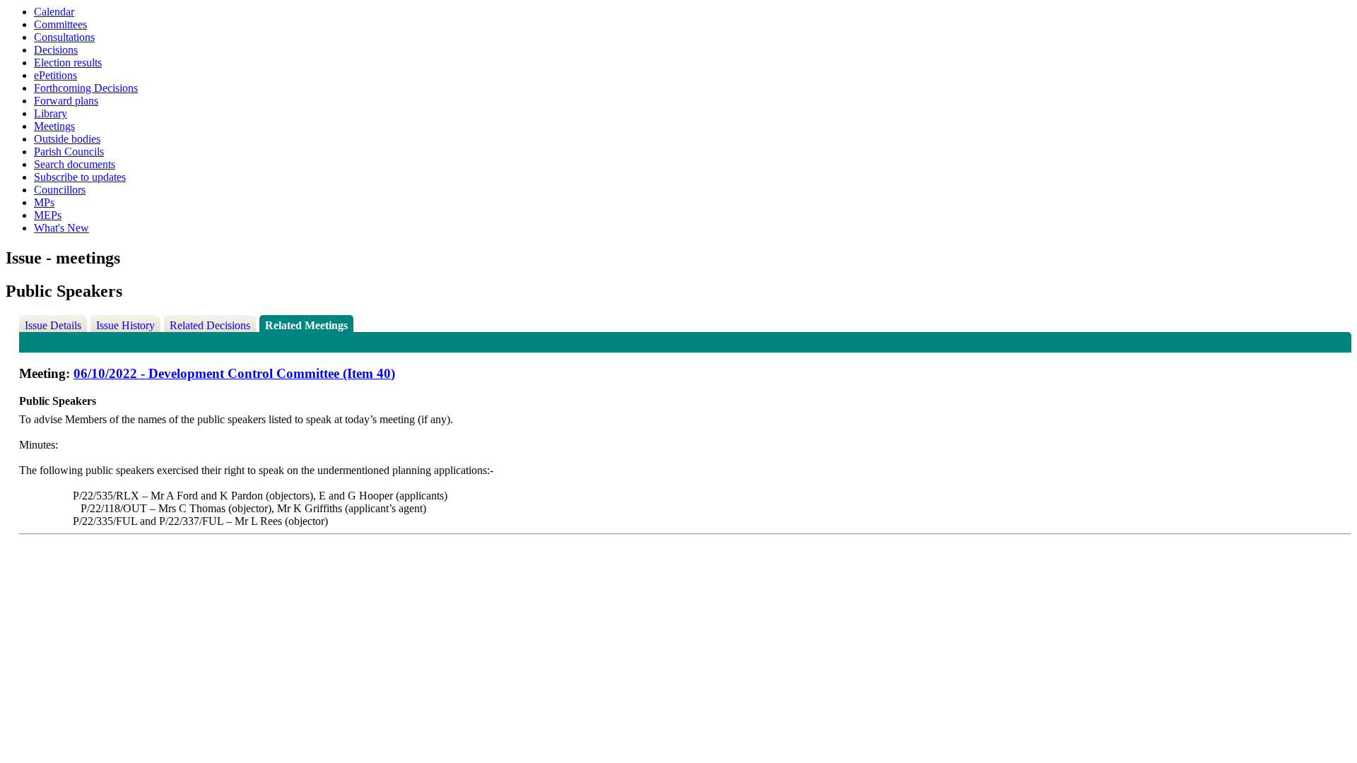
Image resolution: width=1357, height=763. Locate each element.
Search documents (74, 164)
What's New (61, 228)
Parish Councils (69, 152)
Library (50, 113)
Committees (60, 24)
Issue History (125, 325)
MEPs (47, 215)
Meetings (54, 126)
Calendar (54, 12)
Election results (68, 63)
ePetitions (55, 75)
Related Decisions (210, 325)
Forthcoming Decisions (86, 88)
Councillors (60, 190)
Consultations (64, 37)
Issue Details (53, 325)
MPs (44, 202)
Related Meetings (306, 325)
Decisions (56, 50)
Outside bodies (67, 139)
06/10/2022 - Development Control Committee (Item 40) (234, 373)
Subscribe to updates (80, 177)
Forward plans (66, 101)
